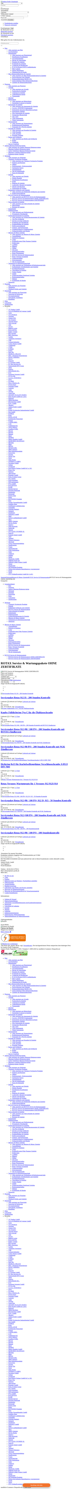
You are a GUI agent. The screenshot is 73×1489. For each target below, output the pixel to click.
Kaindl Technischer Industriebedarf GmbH (21, 410)
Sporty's (10, 524)
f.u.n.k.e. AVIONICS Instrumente (22, 108)
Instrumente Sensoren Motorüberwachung (24, 110)
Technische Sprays (17, 168)
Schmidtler (11, 507)
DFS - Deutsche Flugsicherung (17, 355)
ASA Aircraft (12, 323)
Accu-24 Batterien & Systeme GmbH (19, 311)
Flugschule (8, 291)
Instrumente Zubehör (18, 111)
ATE (9, 325)
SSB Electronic (13, 526)
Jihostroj (10, 405)
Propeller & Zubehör (14, 128)
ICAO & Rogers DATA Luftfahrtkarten (24, 67)
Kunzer (10, 420)
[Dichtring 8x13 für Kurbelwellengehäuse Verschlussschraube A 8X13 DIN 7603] (26, 760)
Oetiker (10, 465)
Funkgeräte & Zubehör (19, 91)
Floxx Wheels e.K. (14, 383)
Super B (10, 533)
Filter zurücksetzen (15, 680)
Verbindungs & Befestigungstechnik (19, 263)
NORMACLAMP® (14, 461)
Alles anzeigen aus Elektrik (20, 176)
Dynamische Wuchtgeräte (20, 214)
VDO (10, 552)
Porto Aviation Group (14, 477)
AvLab (10, 326)
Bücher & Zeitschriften (19, 60)
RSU (9, 501)
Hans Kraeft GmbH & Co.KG (17, 396)
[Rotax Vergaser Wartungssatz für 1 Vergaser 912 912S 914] (19, 779)
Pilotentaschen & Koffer (19, 72)
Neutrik (10, 454)
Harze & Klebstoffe (18, 173)
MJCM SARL (12, 448)
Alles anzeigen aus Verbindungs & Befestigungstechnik (28, 265)
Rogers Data (12, 495)
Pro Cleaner (11, 478)
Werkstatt (7, 156)
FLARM (11, 381)
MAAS (10, 431)
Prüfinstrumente (13, 210)
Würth (10, 571)
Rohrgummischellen (18, 251)
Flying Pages (12, 384)
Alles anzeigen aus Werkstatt (17, 157)
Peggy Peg (11, 470)
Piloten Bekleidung (18, 70)
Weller (10, 557)
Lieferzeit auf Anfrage (29, 701)
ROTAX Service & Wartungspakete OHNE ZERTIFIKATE (30, 198)
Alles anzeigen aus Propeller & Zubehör (24, 130)
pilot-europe (12, 473)
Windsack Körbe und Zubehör (17, 289)
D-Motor (11, 349)
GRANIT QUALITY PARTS (17, 395)
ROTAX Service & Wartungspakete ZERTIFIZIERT (28, 200)
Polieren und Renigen (18, 163)
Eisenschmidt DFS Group (16, 366)
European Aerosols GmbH (16, 374)
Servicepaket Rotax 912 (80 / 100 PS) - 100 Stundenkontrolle (30, 832)
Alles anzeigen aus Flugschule (17, 292)
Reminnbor (11, 492)
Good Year (11, 393)
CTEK (10, 347)
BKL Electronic (13, 335)
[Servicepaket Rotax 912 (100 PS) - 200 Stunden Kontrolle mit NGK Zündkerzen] (26, 811)
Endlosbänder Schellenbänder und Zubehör (25, 267)
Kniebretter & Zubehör (19, 63)
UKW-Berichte (12, 548)
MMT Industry (12, 449)
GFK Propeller (16, 134)
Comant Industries (13, 342)
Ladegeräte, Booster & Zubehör (21, 185)
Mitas (10, 444)
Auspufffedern (16, 236)
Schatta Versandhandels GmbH (17, 502)
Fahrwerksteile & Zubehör (16, 202)
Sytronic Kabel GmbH (15, 535)
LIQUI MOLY (12, 427)
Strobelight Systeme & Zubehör (21, 103)
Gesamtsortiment (10, 584)
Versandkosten (19, 707)
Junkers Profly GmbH (15, 407)
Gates (10, 390)
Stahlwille (11, 528)
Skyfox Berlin (12, 523)
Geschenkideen (13, 52)
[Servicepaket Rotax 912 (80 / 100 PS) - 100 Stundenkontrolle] (20, 828)
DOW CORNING (14, 357)
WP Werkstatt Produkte (15, 567)
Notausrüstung (12, 122)
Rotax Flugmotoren (18, 253)
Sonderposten (9, 304)
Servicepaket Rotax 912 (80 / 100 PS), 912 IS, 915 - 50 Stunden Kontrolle (36, 800)
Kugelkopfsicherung (18, 268)
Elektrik (10, 174)
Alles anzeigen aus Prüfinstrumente (22, 212)
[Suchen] (1, 7)
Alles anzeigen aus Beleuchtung (21, 101)
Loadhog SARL (13, 429)
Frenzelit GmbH (13, 386)
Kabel (14, 181)
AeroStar (11, 316)
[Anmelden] (19, 857)
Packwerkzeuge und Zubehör (21, 77)
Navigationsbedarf (17, 58)
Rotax (10, 497)
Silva (9, 519)
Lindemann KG (13, 425)
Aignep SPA (12, 318)
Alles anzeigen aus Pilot (15, 50)
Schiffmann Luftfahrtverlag (16, 506)
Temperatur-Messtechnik (19, 115)
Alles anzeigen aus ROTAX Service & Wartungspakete (28, 197)
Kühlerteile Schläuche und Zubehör (19, 190)
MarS (10, 436)
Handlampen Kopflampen (20, 57)
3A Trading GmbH (14, 309)
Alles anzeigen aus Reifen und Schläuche (24, 139)
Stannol (10, 530)
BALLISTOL (12, 330)
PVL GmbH (12, 484)
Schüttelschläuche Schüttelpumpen (22, 229)
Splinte (14, 274)
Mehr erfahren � (6, 932)
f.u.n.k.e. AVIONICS (14, 378)
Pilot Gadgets (16, 69)
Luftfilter (14, 244)
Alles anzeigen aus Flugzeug (17, 86)
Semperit (11, 511)
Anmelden (10, 20)
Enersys (10, 369)
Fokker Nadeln (16, 272)
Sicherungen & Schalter (19, 188)
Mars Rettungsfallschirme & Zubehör (19, 74)
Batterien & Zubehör (18, 183)
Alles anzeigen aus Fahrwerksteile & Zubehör (26, 204)
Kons (10, 415)
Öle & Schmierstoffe (18, 171)
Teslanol (10, 538)
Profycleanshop (13, 480)
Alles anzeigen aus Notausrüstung (22, 123)
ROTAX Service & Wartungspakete (19, 195)
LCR (9, 424)
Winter (10, 564)
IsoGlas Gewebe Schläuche (20, 221)
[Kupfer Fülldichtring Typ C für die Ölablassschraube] (17, 708)
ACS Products (12, 314)
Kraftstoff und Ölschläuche (20, 222)
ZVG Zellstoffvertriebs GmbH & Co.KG (20, 574)
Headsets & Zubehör (18, 62)
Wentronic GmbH (13, 559)
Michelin (11, 443)
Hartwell (11, 398)
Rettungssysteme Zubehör (16, 154)
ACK (10, 313)
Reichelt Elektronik (14, 490)
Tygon (10, 547)
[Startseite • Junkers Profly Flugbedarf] (9, 1)
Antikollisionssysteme (18, 94)
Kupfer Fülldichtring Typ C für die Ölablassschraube (27, 712)
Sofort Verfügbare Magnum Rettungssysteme (21, 151)
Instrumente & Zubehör (15, 104)
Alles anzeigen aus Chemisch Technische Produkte (27, 161)
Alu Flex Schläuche (18, 219)
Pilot (6, 48)
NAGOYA (11, 453)
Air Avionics (12, 320)
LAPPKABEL (12, 422)
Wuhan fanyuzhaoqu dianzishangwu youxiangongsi (23, 569)
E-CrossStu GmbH (14, 362)
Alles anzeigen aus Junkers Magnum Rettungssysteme (24, 147)
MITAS (10, 446)
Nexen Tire (11, 456)
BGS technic (12, 333)
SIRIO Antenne (13, 521)
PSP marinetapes (13, 482)
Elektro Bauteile (17, 178)
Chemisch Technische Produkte (17, 159)
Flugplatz (7, 284)
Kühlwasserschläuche (18, 193)
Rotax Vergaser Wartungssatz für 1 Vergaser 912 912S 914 (29, 783)
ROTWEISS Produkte (15, 499)
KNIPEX (11, 414)
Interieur (10, 98)
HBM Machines (13, 400)
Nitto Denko (12, 460)
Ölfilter (14, 248)
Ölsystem (15, 250)
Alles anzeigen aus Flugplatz (17, 285)
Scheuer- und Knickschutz (20, 227)
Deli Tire (11, 352)
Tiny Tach (15, 116)
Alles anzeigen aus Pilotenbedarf (22, 55)
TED (9, 536)
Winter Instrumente (18, 120)
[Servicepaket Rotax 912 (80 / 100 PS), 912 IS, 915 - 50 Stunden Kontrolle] (24, 796)
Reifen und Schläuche (15, 137)
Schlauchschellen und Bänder (21, 231)
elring (10, 367)
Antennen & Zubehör (18, 93)
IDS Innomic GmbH (14, 402)
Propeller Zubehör (17, 135)
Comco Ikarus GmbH (14, 344)
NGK (10, 458)
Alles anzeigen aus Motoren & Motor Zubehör (26, 234)
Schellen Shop (12, 504)
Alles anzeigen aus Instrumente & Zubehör (25, 106)
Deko (6, 301)
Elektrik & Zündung (18, 238)
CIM (9, 340)
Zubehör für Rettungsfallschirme (22, 82)
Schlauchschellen (17, 258)
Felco (10, 379)
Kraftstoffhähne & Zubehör (20, 224)
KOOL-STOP (12, 417)
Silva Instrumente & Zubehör (21, 113)
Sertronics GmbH (13, 514)
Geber (14, 239)
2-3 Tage (17, 716)
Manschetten (16, 205)
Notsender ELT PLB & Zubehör (22, 127)
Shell (9, 516)
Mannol (10, 434)
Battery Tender (12, 332)
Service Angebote (13, 144)
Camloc (10, 337)
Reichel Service (13, 489)
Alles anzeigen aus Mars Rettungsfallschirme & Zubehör (29, 75)
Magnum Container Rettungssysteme (19, 152)
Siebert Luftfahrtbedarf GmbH (17, 518)
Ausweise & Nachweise (15, 294)
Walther (10, 555)
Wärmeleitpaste (16, 169)
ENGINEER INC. (14, 371)
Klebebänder (12, 209)
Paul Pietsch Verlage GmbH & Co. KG (20, 468)
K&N (10, 408)
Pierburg (10, 472)
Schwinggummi (17, 260)
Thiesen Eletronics (13, 540)
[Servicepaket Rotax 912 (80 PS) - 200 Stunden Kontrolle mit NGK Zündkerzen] (25, 742)
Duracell (10, 361)
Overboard (11, 466)
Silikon (14, 164)
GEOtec (10, 391)
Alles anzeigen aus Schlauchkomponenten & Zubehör (28, 217)
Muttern (14, 246)
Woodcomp (11, 565)
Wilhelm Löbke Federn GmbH (17, 562)
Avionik (10, 87)
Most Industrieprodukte (15, 451)
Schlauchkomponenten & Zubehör (18, 215)
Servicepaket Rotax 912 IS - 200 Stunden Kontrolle (25, 697)
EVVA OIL (11, 376)
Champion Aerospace (14, 338)
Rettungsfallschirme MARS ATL (22, 79)
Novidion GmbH (13, 463)
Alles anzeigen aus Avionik (20, 89)
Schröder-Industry (13, 509)
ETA (9, 373)
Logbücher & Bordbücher (20, 65)
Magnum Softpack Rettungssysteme (19, 149)
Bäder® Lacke (12, 328)
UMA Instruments (17, 118)
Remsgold (11, 494)
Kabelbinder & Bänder (19, 280)
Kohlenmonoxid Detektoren (20, 125)
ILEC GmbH (12, 403)
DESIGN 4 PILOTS (14, 354)
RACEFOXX (12, 485)
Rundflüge (11, 299)
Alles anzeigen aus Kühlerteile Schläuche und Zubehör (28, 192)
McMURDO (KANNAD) (16, 441)
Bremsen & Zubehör (18, 207)
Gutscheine (8, 303)
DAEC (10, 350)
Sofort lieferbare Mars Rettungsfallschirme (25, 81)
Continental (11, 345)
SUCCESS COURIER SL (16, 531)
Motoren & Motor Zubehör (16, 233)
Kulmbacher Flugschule (15, 419)
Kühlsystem (15, 243)
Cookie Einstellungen (11, 893)
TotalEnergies (12, 545)
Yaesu (10, 572)
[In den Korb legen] (1, 45)
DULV (10, 359)
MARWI (11, 437)
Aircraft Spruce (13, 321)
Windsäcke (11, 287)
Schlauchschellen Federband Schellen (23, 275)
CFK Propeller (16, 132)
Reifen (14, 140)
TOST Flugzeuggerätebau (16, 543)
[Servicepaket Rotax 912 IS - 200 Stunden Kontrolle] (17, 693)
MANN (10, 432)
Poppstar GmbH (13, 475)
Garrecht (11, 388)
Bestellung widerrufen (36, 1485)
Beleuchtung (12, 99)
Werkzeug (11, 282)
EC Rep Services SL (14, 364)
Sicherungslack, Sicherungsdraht (22, 166)
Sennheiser (11, 513)
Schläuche (15, 142)
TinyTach (11, 542)
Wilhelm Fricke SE (14, 560)
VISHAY (11, 554)
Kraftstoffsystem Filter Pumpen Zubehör (24, 241)
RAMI (10, 487)
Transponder (16, 96)
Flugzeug (7, 84)
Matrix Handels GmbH (15, 439)
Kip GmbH (11, 412)
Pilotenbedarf (12, 53)
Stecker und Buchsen (18, 186)
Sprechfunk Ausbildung (15, 297)
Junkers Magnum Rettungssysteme (15, 145)
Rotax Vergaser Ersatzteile (20, 256)
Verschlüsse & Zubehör (19, 270)
